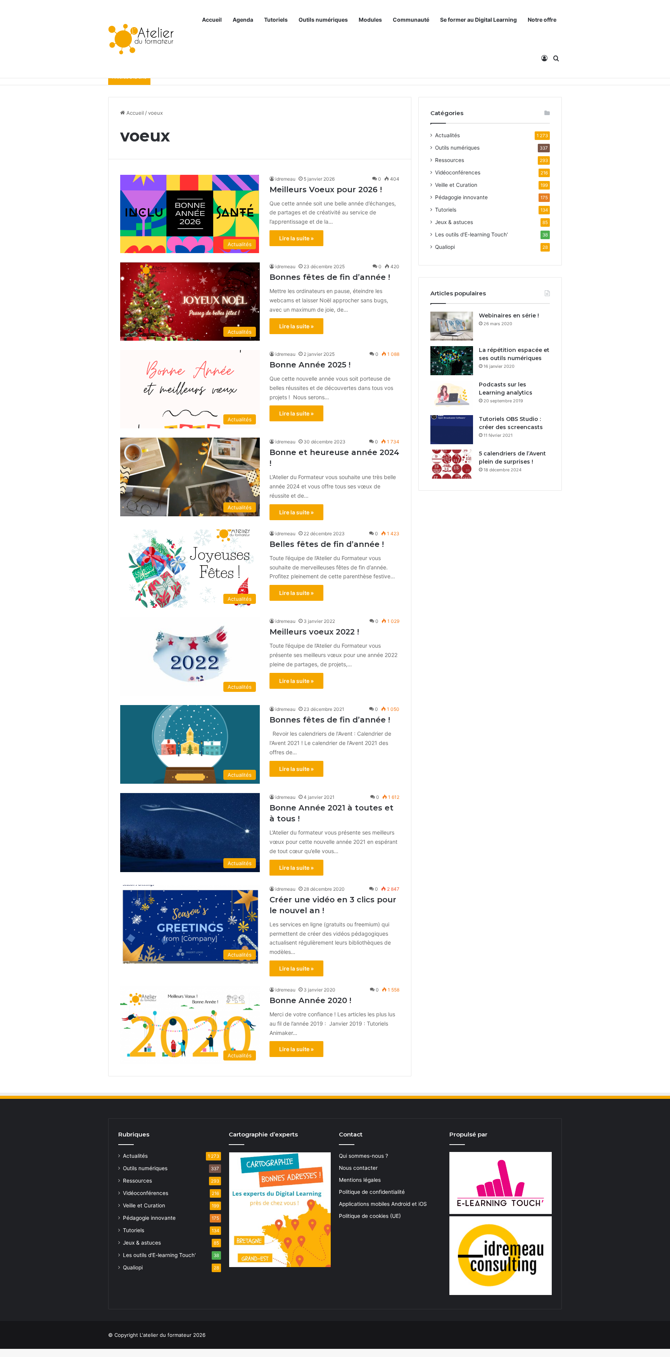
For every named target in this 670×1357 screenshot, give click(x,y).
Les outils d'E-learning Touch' (471, 234)
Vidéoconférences (457, 172)
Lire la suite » (296, 238)
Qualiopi (445, 247)
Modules (370, 19)
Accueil (212, 19)
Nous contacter (358, 1168)
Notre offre (542, 19)
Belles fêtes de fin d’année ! (326, 544)
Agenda (243, 19)
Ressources (449, 160)
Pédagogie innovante (461, 197)
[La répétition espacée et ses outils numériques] (451, 360)
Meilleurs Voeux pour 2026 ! (325, 189)
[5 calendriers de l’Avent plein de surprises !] (451, 464)
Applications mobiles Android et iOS (383, 1204)
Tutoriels (276, 19)
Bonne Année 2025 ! (310, 364)
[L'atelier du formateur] (141, 39)
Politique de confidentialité (372, 1192)
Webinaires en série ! (509, 315)
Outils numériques (323, 19)
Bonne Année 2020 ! (310, 1000)
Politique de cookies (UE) (370, 1216)
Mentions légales (360, 1180)
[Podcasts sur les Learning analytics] (451, 395)
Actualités (447, 135)
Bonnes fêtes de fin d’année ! (329, 277)
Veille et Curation (456, 185)
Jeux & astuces (454, 222)
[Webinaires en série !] (451, 326)
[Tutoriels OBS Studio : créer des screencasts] (451, 429)
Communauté (411, 19)
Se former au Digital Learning (478, 19)
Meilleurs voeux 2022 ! (314, 631)
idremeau (285, 179)
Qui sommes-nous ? (363, 1156)
